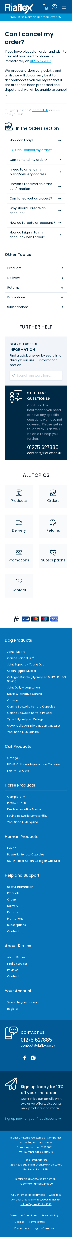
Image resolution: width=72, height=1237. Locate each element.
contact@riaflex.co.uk (44, 453)
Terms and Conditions (23, 1215)
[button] (64, 7)
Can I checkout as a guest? (31, 198)
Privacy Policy (50, 1215)
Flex (11, 848)
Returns (13, 287)
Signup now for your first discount (31, 1118)
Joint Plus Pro (16, 652)
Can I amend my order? (28, 159)
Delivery (13, 278)
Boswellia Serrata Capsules (25, 854)
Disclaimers (21, 1228)
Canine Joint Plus (20, 658)
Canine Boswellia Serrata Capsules (31, 707)
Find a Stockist (17, 964)
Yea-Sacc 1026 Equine (22, 822)
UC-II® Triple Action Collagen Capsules (34, 861)
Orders (53, 500)
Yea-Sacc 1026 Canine (23, 732)
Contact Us (40, 110)
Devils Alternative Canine (24, 694)
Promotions (16, 297)
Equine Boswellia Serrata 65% (27, 816)
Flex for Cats (18, 771)
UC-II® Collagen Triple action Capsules (34, 726)
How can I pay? (21, 140)
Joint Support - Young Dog (25, 664)
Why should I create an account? (28, 210)
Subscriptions (17, 307)
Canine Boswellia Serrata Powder (29, 713)
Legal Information (44, 1228)
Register (12, 1009)
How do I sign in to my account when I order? (27, 234)
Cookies (19, 1222)
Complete (16, 797)
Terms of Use (37, 1222)
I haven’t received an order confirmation (31, 186)
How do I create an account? (32, 222)
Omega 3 (13, 700)
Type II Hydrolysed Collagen (26, 719)
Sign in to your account (23, 1002)
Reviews (12, 970)
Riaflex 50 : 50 (16, 803)
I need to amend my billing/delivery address (28, 171)
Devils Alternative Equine (24, 809)
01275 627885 (40, 61)
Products (14, 268)
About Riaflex (16, 957)
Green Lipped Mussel (21, 671)
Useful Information (20, 887)
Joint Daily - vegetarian (23, 687)
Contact (18, 589)
